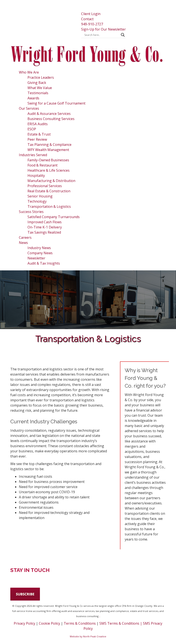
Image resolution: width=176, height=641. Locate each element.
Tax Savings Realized (44, 232)
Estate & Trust (39, 134)
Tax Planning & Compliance (49, 144)
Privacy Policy (24, 623)
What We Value (39, 87)
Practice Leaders (40, 77)
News (23, 242)
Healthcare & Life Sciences (48, 170)
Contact (87, 19)
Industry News (39, 247)
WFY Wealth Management (48, 149)
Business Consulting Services (50, 118)
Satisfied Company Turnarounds (53, 216)
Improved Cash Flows (44, 222)
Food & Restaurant (42, 165)
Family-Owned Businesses (48, 160)
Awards (33, 98)
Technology (37, 201)
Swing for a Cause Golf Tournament (56, 103)
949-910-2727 (92, 24)
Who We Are (29, 72)
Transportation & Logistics (49, 206)
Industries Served (33, 155)
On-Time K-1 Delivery (44, 227)
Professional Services (44, 185)
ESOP (31, 129)
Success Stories (31, 211)
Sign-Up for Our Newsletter (103, 29)
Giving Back (36, 82)
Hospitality (36, 175)
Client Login (90, 13)
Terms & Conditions (80, 623)
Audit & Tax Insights (43, 263)
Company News (40, 253)
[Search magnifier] (123, 35)
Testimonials (37, 93)
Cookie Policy (49, 623)
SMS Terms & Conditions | (121, 623)
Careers (25, 237)
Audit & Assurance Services (49, 113)
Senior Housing (40, 196)
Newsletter (36, 258)
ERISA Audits (37, 124)
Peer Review (37, 139)
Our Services (29, 108)
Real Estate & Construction (48, 191)
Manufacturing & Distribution (51, 180)
